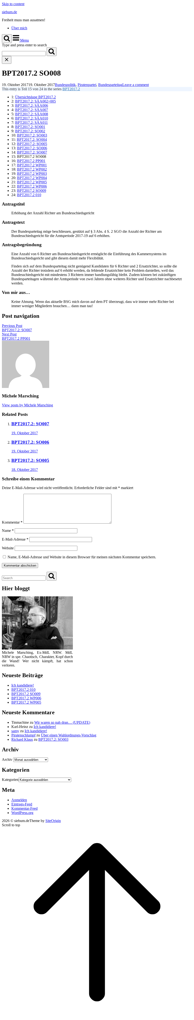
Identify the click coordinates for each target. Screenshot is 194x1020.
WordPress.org (22, 813)
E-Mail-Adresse (15, 539)
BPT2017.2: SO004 (32, 140)
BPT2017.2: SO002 (30, 131)
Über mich (19, 28)
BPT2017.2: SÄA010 (31, 118)
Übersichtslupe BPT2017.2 (35, 97)
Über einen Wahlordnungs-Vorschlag (68, 735)
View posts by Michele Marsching (27, 405)
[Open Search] (7, 38)
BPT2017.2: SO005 (32, 144)
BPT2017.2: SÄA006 (31, 105)
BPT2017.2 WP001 (32, 165)
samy (15, 731)
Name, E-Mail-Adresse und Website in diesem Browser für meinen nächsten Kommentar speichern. (82, 557)
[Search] (52, 51)
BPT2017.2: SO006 (32, 148)
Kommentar (12, 522)
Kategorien (10, 780)
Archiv (7, 759)
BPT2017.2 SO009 (31, 191)
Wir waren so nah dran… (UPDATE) (62, 722)
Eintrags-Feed (21, 804)
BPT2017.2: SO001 (30, 127)
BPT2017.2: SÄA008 (31, 114)
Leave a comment (135, 85)
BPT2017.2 (71, 89)
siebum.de (9, 12)
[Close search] (6, 60)
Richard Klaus (22, 739)
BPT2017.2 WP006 (32, 186)
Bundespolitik (65, 85)
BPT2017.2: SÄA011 (31, 123)
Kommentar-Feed (24, 808)
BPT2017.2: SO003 (32, 135)
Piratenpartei (87, 85)
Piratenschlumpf (23, 735)
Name (8, 531)
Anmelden (19, 800)
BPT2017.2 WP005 (32, 182)
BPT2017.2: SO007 (32, 152)
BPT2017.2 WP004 (32, 178)
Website (8, 548)
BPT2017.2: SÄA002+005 (35, 101)
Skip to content (13, 4)
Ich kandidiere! (22, 685)
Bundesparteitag (110, 85)
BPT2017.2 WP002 (32, 169)
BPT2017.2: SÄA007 (31, 110)
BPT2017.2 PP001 (31, 161)
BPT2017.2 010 (29, 195)
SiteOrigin (53, 821)
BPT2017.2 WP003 (32, 174)
